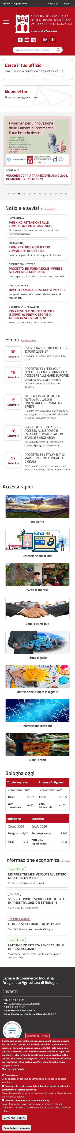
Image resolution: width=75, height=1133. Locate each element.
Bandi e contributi (37, 623)
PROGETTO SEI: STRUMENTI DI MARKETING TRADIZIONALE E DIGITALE (44, 458)
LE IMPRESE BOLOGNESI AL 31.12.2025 (35, 924)
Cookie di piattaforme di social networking (27, 1100)
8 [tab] (45, 194)
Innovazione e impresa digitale (37, 691)
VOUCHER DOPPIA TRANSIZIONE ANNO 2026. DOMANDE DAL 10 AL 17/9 (37, 177)
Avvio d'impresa (37, 589)
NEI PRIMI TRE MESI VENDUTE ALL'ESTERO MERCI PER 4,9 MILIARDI (37, 876)
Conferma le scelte (14, 1117)
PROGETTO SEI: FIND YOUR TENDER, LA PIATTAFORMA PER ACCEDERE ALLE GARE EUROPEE (46, 372)
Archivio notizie (48, 209)
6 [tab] (35, 194)
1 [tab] (8, 194)
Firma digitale (37, 657)
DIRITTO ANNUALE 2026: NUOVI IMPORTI (37, 289)
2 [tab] (14, 194)
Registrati (53, 3)
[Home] (43, 23)
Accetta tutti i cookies (16, 1128)
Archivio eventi (28, 340)
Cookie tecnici (12, 1075)
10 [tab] (56, 194)
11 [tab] (61, 194)
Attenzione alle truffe (37, 555)
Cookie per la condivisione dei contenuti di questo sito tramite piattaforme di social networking (36, 1087)
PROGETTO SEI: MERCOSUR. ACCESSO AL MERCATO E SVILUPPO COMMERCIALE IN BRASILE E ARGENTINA (43, 432)
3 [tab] (19, 194)
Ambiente (37, 521)
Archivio (65, 861)
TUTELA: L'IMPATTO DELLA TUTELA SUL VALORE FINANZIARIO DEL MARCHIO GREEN (43, 401)
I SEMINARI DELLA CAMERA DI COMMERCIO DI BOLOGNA (29, 249)
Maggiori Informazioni (13, 1069)
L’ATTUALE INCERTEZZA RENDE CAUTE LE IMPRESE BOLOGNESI (36, 947)
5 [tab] (29, 194)
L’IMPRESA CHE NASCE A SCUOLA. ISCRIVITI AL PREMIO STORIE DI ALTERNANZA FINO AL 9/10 (32, 315)
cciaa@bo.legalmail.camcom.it (24, 1003)
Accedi (66, 3)
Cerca (57, 50)
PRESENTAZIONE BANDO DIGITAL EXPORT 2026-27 (46, 350)
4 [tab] (24, 194)
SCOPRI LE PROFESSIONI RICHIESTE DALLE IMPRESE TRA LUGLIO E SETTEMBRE (37, 901)
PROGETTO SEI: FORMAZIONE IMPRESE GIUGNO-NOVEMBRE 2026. (35, 270)
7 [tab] (40, 194)
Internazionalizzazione (37, 725)
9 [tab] (50, 194)
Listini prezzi (37, 759)
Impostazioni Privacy (37, 1036)
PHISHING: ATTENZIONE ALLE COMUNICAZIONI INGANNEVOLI (30, 224)
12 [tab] (66, 194)
